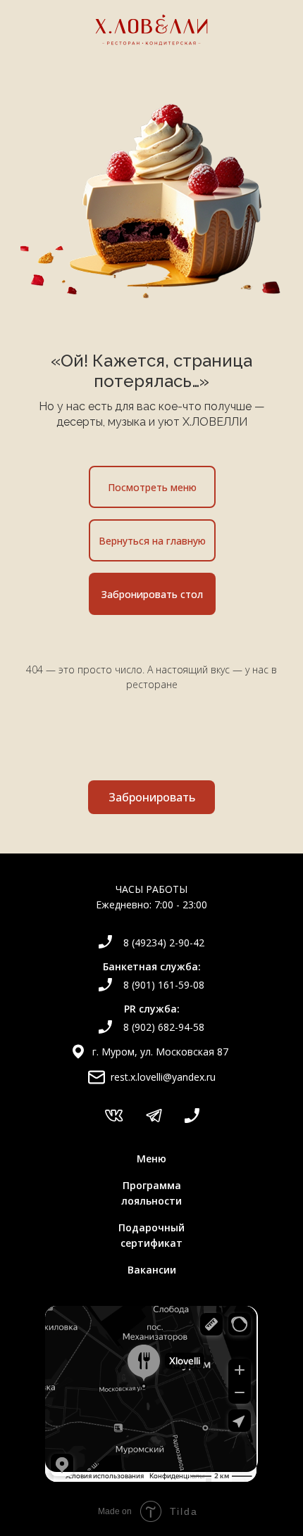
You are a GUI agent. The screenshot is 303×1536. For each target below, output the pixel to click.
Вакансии (152, 1269)
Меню (151, 1158)
